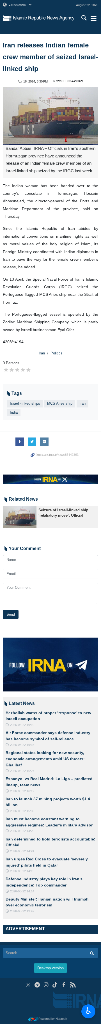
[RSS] (73, 985)
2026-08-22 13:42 (22, 911)
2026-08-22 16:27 (22, 771)
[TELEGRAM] (37, 985)
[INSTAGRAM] (46, 985)
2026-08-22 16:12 (22, 791)
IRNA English (44, 18)
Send (10, 614)
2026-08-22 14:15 (22, 871)
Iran (42, 353)
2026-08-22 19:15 (22, 744)
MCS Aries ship (59, 403)
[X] (28, 985)
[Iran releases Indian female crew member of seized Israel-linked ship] (50, 116)
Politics (56, 353)
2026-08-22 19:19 (22, 725)
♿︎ (88, 1011)
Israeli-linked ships (25, 403)
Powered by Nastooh (52, 1018)
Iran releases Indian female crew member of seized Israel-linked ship (50, 56)
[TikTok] (55, 985)
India (14, 412)
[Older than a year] (19, 517)
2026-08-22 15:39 (22, 811)
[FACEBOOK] (64, 985)
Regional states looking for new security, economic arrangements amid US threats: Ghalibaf (45, 758)
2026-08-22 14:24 (22, 851)
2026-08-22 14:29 (22, 831)
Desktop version (50, 968)
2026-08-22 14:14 (22, 891)
